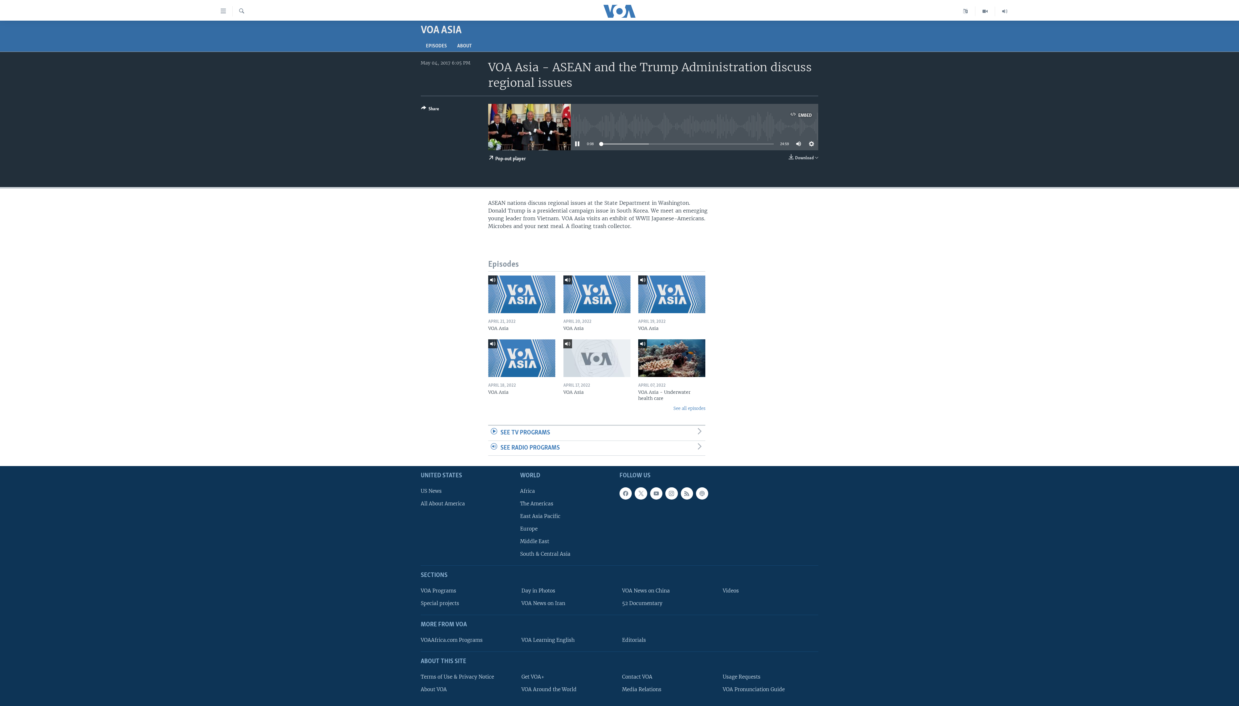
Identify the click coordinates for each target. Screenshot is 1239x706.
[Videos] (985, 11)
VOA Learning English (548, 640)
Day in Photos (538, 591)
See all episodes (689, 408)
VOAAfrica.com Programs (452, 640)
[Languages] (965, 11)
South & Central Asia (545, 554)
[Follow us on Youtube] (656, 493)
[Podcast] (702, 493)
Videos (731, 591)
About (464, 46)
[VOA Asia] (521, 294)
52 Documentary (642, 603)
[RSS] (687, 493)
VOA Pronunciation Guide (754, 689)
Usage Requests (742, 677)
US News (431, 491)
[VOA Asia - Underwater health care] (671, 358)
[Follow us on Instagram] (671, 493)
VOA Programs (438, 591)
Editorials (634, 640)
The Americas (536, 504)
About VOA (434, 689)
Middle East (534, 541)
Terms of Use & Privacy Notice (457, 677)
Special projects (440, 603)
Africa (527, 491)
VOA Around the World (549, 689)
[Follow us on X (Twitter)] (641, 493)
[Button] (430, 110)
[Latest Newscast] (1004, 11)
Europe (529, 529)
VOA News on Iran (543, 603)
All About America (443, 504)
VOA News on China (646, 591)
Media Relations (641, 689)
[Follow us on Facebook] (626, 493)
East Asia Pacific (540, 516)
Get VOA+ (532, 677)
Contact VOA (637, 677)
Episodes (436, 46)
